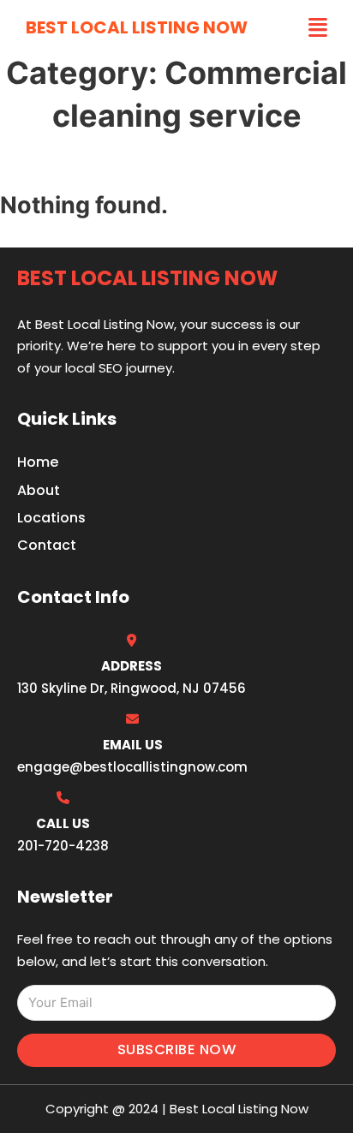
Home (37, 462)
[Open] (317, 28)
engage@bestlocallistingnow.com (132, 767)
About (38, 490)
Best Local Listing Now (137, 27)
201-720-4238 (63, 846)
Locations (51, 518)
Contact (46, 545)
